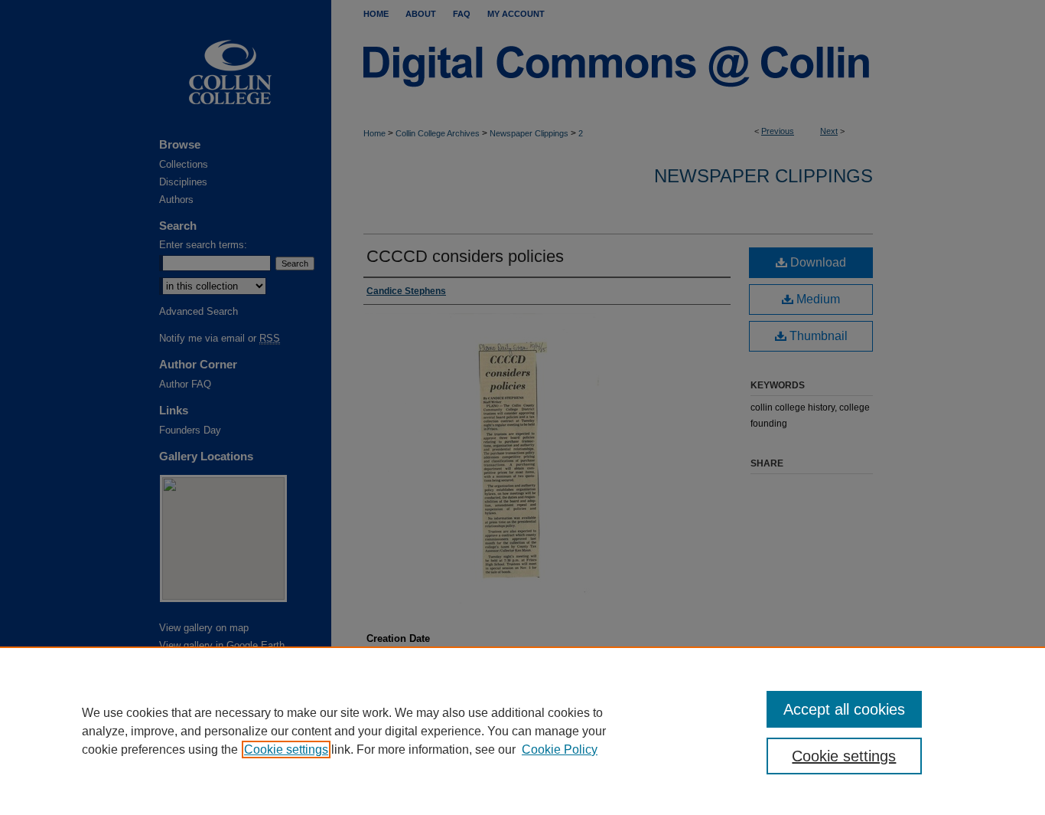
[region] (522, 730)
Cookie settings (286, 749)
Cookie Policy (559, 749)
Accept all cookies (844, 709)
